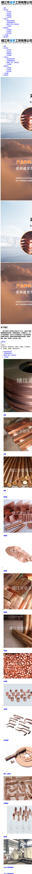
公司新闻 (9, 29)
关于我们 (6, 9)
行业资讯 (9, 31)
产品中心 (6, 18)
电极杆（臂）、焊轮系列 (13, 24)
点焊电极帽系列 (11, 22)
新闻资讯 (6, 27)
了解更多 (3, 341)
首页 (5, 8)
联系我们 (6, 36)
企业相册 (9, 17)
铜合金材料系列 (11, 20)
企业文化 (9, 13)
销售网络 (9, 15)
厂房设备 (9, 26)
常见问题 (9, 33)
